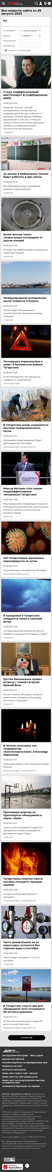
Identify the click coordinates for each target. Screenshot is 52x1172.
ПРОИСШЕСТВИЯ (11, 383)
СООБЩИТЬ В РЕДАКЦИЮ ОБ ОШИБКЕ (21, 1086)
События (8, 132)
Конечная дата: (9, 46)
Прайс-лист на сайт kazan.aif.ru (20, 1077)
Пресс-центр (36, 1055)
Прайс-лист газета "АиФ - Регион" (20, 1073)
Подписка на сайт (12, 1066)
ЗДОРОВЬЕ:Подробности (16, 574)
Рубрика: (6, 36)
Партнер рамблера (24, 1160)
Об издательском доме (15, 1055)
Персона (8, 517)
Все (5, 20)
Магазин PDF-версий (13, 1059)
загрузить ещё (26, 1038)
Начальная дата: (9, 41)
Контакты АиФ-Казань (14, 1070)
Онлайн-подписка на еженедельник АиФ (24, 1063)
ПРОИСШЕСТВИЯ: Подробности (19, 447)
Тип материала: (9, 31)
